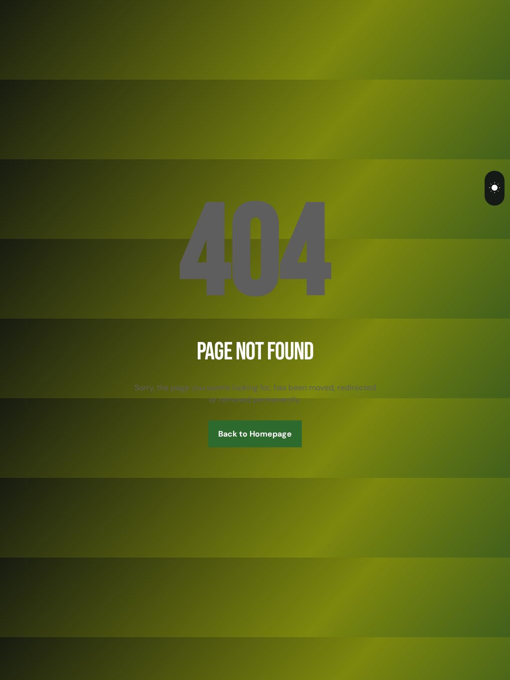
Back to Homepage (255, 434)
